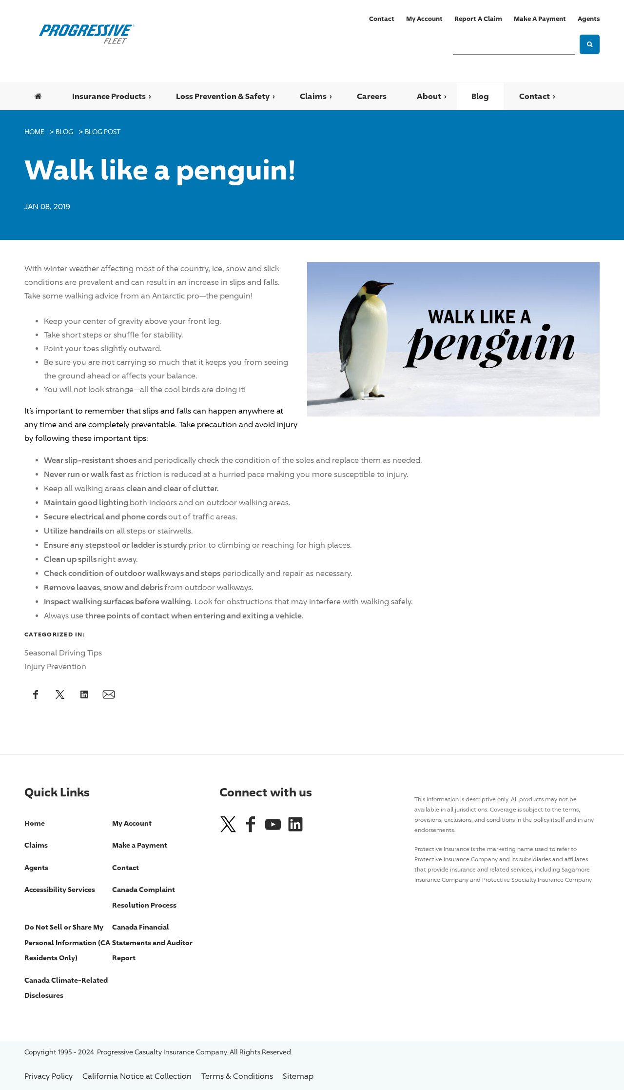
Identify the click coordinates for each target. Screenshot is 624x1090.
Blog (480, 96)
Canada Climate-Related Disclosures (66, 988)
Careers (372, 96)
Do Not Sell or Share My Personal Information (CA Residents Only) (67, 942)
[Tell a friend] (109, 694)
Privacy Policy (48, 1076)
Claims (313, 96)
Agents (589, 18)
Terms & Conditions (237, 1076)
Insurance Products (109, 96)
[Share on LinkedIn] (85, 694)
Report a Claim (478, 18)
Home (34, 131)
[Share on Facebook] (36, 694)
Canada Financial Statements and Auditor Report (152, 942)
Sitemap (298, 1076)
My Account (424, 18)
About (429, 96)
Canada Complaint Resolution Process (144, 897)
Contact (381, 18)
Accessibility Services (59, 889)
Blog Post (103, 131)
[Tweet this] (61, 694)
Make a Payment (540, 18)
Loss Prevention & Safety (223, 96)
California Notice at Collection (137, 1076)
